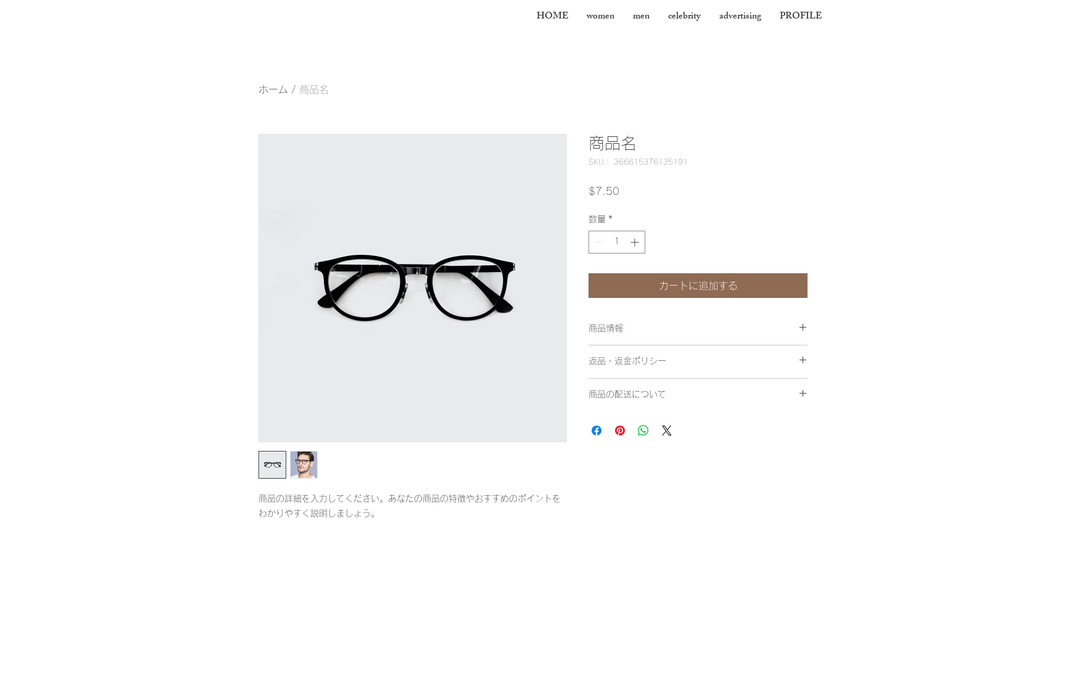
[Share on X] (666, 430)
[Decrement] (598, 242)
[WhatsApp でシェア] (643, 430)
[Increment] (635, 242)
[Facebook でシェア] (596, 430)
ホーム (273, 89)
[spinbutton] (617, 242)
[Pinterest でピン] (620, 430)
